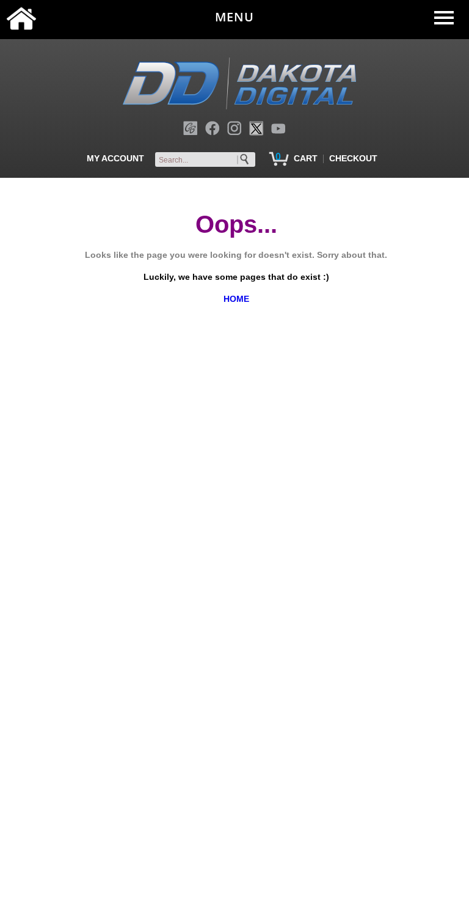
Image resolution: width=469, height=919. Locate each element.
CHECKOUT (353, 158)
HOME (236, 299)
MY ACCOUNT (115, 158)
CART (306, 158)
